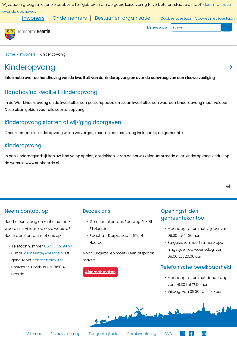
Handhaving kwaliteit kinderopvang (51, 92)
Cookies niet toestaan (215, 18)
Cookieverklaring (141, 333)
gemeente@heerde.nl (43, 253)
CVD (168, 333)
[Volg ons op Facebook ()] (193, 333)
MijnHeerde (157, 27)
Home (10, 54)
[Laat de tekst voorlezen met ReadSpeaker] (229, 25)
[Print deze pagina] (228, 186)
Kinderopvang (23, 145)
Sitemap (34, 333)
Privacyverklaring (65, 333)
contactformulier (47, 260)
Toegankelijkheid (103, 333)
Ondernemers (70, 18)
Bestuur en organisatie (122, 18)
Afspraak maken (100, 272)
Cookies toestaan (176, 18)
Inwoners (33, 18)
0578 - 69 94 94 (58, 246)
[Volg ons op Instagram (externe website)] (183, 333)
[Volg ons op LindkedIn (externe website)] (204, 333)
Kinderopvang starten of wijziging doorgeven (63, 122)
